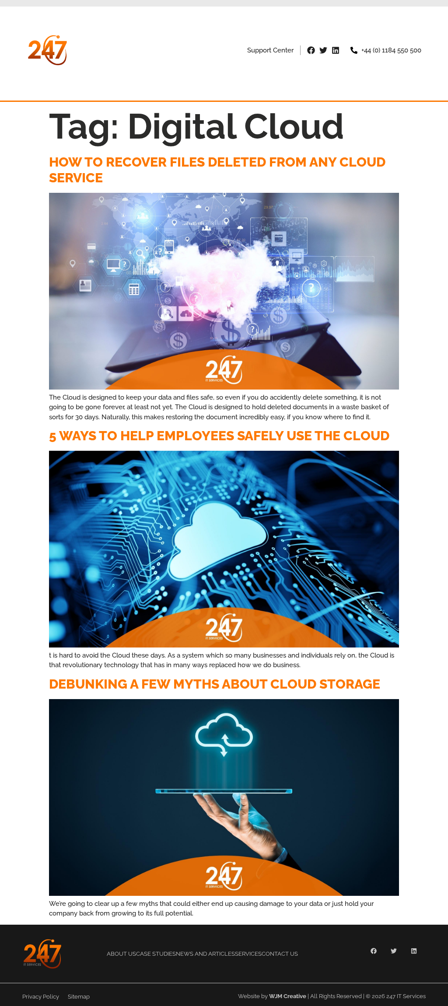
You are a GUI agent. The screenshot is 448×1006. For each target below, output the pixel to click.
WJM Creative (287, 996)
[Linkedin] (336, 50)
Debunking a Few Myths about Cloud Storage (214, 684)
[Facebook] (311, 50)
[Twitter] (323, 50)
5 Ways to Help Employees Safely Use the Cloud (219, 435)
